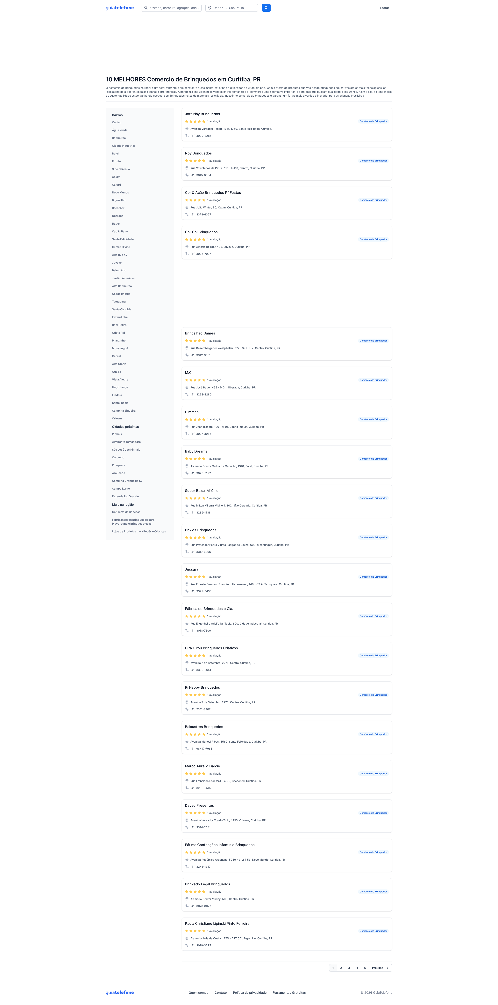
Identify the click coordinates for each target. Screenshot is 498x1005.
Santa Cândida (121, 309)
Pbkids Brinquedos (201, 530)
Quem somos (198, 992)
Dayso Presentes (199, 805)
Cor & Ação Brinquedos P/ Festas (213, 193)
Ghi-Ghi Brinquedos (201, 232)
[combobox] (231, 8)
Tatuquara (119, 301)
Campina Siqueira (124, 410)
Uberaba (117, 215)
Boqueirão (119, 137)
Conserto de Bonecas (126, 512)
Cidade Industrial (123, 145)
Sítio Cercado (121, 169)
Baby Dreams (196, 451)
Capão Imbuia (121, 293)
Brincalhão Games (200, 333)
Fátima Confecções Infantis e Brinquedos (220, 845)
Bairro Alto (119, 270)
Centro (116, 122)
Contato (221, 992)
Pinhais (117, 434)
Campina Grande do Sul (127, 480)
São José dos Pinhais (126, 449)
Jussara (191, 569)
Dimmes (192, 412)
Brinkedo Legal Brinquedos (207, 884)
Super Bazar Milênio (201, 491)
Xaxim (116, 176)
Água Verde (119, 130)
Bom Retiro (119, 324)
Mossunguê (120, 348)
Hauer (116, 223)
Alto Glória (119, 363)
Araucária (118, 473)
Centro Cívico (121, 247)
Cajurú (116, 184)
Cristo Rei (118, 332)
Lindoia (117, 395)
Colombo (118, 457)
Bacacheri (118, 208)
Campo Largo (121, 488)
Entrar (384, 8)
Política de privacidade (250, 992)
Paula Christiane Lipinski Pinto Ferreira (217, 923)
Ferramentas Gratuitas (289, 992)
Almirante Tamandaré (126, 441)
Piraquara (118, 465)
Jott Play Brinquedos (202, 114)
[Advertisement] (222, 46)
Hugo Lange (120, 387)
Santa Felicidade (123, 239)
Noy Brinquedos (198, 153)
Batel (115, 153)
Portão (116, 161)
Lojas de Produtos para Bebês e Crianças (139, 531)
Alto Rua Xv (119, 254)
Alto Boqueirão (122, 286)
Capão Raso (120, 231)
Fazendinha (120, 317)
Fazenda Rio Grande (125, 496)
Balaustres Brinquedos (204, 727)
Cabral (116, 356)
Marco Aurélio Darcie (202, 766)
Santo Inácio (120, 402)
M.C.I (189, 373)
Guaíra (116, 371)
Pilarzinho (119, 340)
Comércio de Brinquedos (373, 121)
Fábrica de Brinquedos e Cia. (209, 609)
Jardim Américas (123, 278)
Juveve (117, 262)
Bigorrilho (118, 200)
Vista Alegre (120, 379)
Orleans (117, 418)
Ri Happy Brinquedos (202, 687)
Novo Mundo (120, 192)
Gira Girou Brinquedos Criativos (211, 648)
